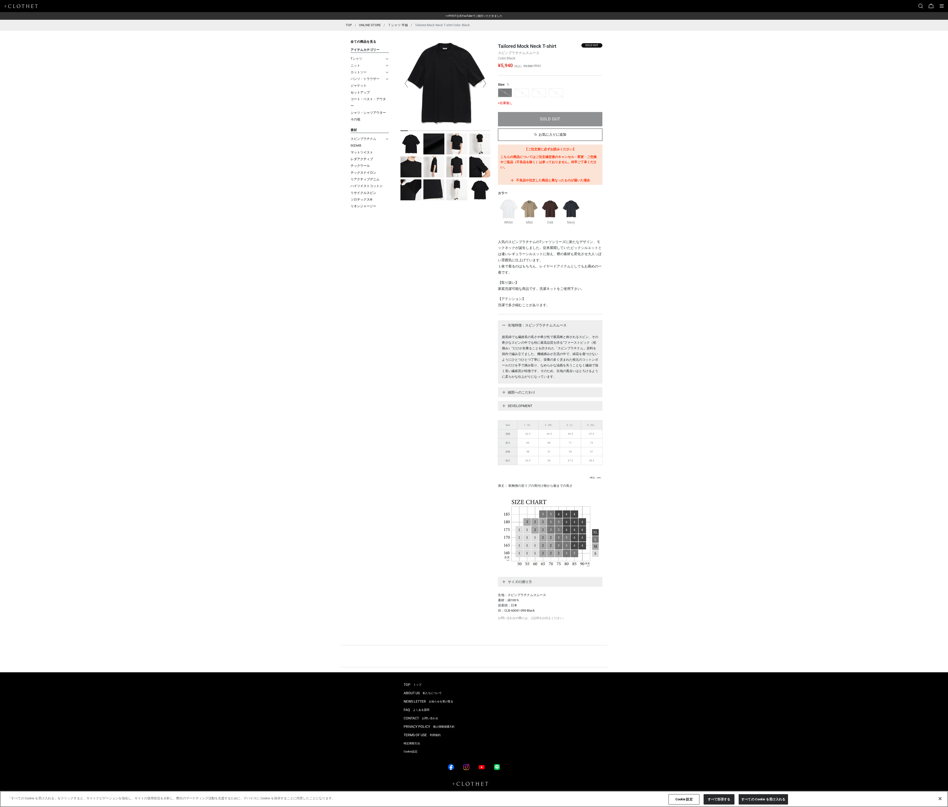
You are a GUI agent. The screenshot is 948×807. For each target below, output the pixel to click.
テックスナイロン (363, 172)
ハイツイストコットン (367, 186)
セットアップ (360, 92)
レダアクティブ (362, 159)
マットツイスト (362, 152)
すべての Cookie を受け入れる (763, 799)
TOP (349, 25)
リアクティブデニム (365, 179)
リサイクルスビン (363, 193)
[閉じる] (940, 798)
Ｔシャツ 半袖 (398, 25)
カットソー (359, 72)
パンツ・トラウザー (365, 79)
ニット (355, 65)
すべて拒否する (719, 799)
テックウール (360, 166)
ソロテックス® (361, 199)
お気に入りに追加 (552, 134)
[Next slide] (484, 83)
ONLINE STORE (370, 25)
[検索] (922, 6)
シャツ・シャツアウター (368, 112)
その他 (355, 119)
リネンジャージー (363, 206)
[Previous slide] (406, 83)
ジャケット (359, 85)
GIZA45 (356, 145)
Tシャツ (356, 58)
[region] (474, 799)
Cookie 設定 (684, 799)
